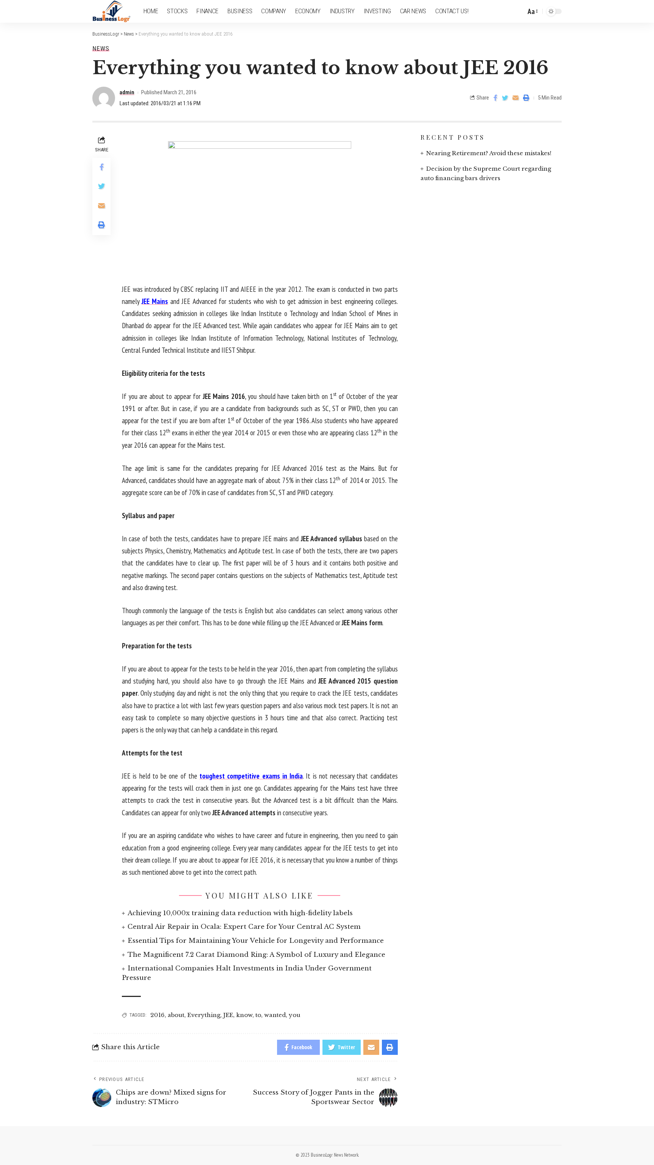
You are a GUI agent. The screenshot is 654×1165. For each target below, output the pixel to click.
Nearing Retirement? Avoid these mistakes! (488, 153)
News (100, 48)
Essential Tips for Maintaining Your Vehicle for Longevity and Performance (256, 941)
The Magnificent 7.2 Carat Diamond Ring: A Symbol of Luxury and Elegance (256, 955)
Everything (203, 1015)
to (258, 1015)
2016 (157, 1015)
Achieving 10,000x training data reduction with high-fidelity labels (240, 913)
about (176, 1015)
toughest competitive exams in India (251, 775)
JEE (228, 1015)
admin (127, 92)
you (295, 1015)
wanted (275, 1015)
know (244, 1015)
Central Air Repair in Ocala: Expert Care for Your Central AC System (244, 927)
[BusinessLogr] (111, 11)
